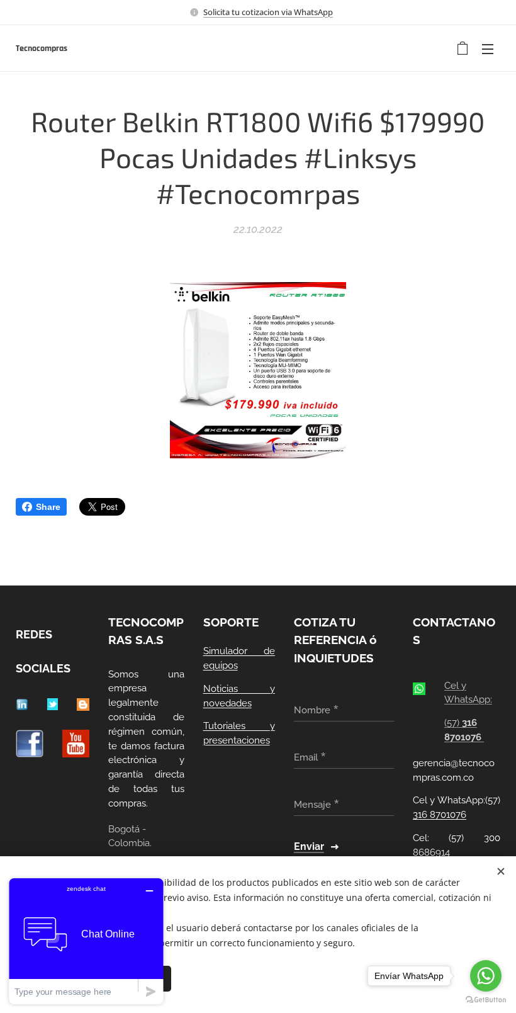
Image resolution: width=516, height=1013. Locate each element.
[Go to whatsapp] (486, 976)
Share (48, 507)
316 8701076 (439, 814)
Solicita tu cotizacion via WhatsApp (268, 12)
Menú (487, 48)
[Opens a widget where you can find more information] (86, 941)
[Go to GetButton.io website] (486, 1000)
